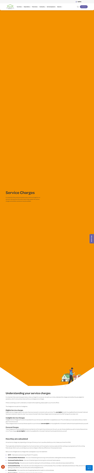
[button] (89, 468)
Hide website (91, 238)
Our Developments (51, 6)
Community (42, 6)
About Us (59, 6)
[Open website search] (78, 6)
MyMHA (79, 1)
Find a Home (34, 6)
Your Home (19, 6)
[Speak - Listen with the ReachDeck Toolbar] (3, 467)
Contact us (84, 6)
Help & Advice (27, 6)
